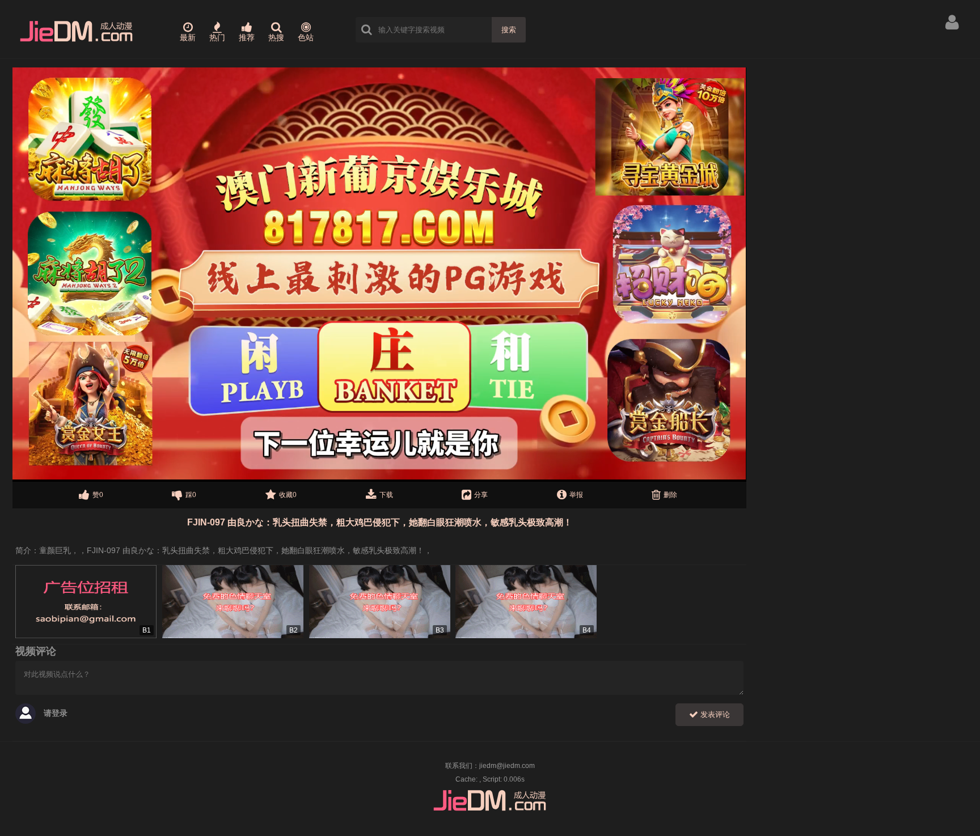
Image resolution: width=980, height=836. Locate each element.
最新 (188, 37)
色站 (306, 37)
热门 (217, 37)
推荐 (247, 37)
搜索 (508, 30)
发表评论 (714, 714)
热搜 (276, 37)
